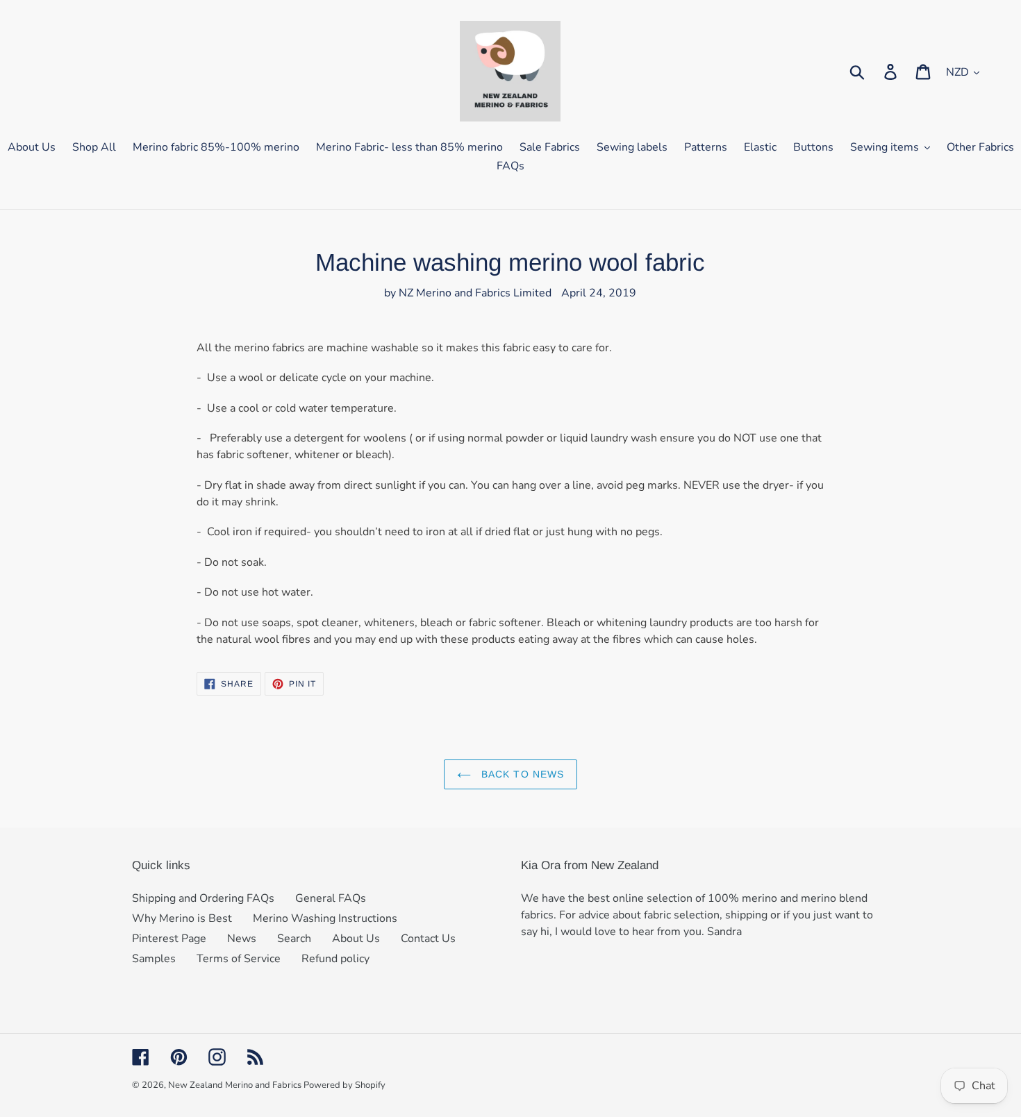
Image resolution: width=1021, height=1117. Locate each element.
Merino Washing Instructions (325, 918)
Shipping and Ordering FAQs (203, 898)
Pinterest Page (169, 938)
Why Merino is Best (182, 918)
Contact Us (428, 938)
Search (294, 938)
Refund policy (335, 958)
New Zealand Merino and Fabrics (236, 1085)
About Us (356, 938)
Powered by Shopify (344, 1085)
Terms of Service (239, 958)
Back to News (521, 774)
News (241, 938)
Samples (154, 958)
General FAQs (330, 898)
